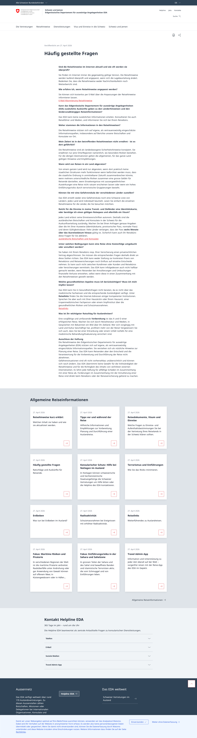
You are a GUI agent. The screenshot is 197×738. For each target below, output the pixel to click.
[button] (43, 26)
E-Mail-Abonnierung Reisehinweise (75, 100)
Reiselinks (63, 308)
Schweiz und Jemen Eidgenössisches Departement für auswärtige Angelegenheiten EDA (76, 11)
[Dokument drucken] (173, 35)
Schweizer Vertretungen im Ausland (116, 698)
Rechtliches (21, 732)
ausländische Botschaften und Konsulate (78, 238)
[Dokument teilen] (179, 35)
